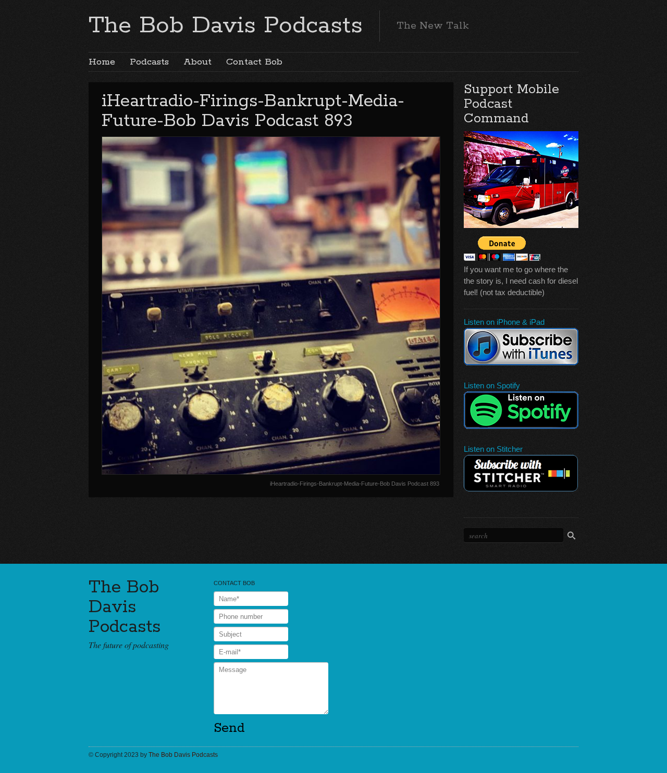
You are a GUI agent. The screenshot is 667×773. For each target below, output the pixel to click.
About (197, 62)
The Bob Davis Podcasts (226, 25)
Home (102, 62)
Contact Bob (254, 62)
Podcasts (149, 62)
